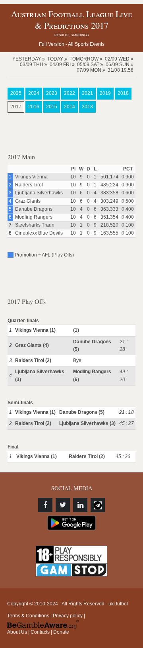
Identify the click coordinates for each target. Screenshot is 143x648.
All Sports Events (86, 44)
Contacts (40, 632)
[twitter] (63, 505)
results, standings (71, 34)
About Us (17, 632)
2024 (33, 93)
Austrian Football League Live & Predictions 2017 (71, 19)
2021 (87, 93)
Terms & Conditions (28, 616)
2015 (51, 107)
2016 (33, 107)
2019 (105, 93)
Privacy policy (68, 616)
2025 (15, 93)
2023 (51, 93)
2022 (69, 93)
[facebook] (45, 505)
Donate (61, 632)
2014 (69, 107)
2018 (123, 93)
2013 (87, 107)
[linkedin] (80, 505)
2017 (15, 107)
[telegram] (98, 505)
